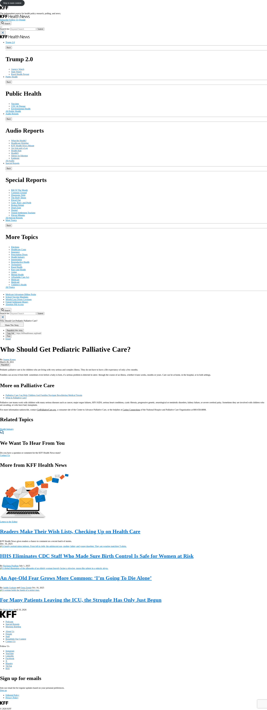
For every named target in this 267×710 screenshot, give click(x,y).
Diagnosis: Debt (18, 195)
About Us (10, 631)
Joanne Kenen (9, 359)
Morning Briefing (13, 627)
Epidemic (15, 158)
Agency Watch (17, 69)
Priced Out (16, 200)
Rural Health (16, 267)
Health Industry (18, 257)
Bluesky (9, 663)
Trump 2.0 (10, 42)
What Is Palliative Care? (16, 398)
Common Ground (19, 192)
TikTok (9, 666)
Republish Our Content (16, 639)
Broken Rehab (17, 205)
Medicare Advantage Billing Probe (21, 294)
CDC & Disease (18, 106)
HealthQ (15, 153)
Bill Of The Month (19, 190)
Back (9, 48)
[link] (5, 364)
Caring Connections (131, 410)
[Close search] (3, 33)
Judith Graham (9, 587)
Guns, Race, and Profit (21, 202)
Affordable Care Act (20, 277)
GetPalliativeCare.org (46, 410)
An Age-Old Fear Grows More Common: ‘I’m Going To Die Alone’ (76, 578)
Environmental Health (20, 109)
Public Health (12, 77)
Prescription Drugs (19, 254)
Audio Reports (12, 114)
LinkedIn (10, 656)
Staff (8, 636)
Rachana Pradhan (11, 566)
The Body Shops (18, 197)
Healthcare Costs (18, 249)
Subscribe (4, 20)
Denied (14, 210)
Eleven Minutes (18, 215)
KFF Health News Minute (22, 145)
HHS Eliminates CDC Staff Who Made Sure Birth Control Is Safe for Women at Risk (97, 556)
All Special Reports (14, 218)
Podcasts (9, 621)
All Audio (10, 161)
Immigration (16, 259)
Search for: (5, 29)
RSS (8, 668)
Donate (22, 20)
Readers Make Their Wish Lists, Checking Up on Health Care (70, 531)
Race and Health (18, 269)
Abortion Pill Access (15, 304)
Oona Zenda (25, 587)
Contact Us (5, 455)
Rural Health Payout (20, 74)
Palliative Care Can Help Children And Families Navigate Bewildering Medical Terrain (44, 395)
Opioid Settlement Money (17, 302)
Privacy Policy (12, 697)
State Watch (16, 72)
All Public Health (13, 111)
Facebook (10, 658)
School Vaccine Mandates (17, 297)
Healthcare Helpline (20, 143)
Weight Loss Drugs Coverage (19, 299)
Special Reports (12, 163)
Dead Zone (16, 208)
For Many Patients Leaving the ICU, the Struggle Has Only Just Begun (80, 600)
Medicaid (15, 282)
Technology (16, 264)
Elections (15, 247)
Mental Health (17, 274)
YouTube (10, 653)
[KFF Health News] (15, 17)
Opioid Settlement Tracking (23, 213)
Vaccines (15, 103)
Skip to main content (12, 3)
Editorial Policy (12, 695)
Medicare (15, 279)
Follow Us (13, 20)
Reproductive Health (20, 262)
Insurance (15, 252)
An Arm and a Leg (19, 148)
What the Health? (18, 140)
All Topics (10, 287)
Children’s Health (19, 284)
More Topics (11, 220)
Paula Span (8, 609)
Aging (14, 272)
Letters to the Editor (8, 522)
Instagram (10, 651)
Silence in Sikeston (19, 155)
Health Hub (16, 150)
